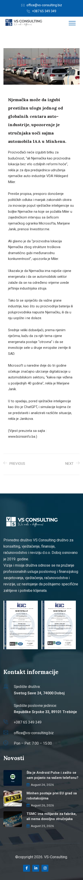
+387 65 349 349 (44, 11)
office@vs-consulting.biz (44, 5)
